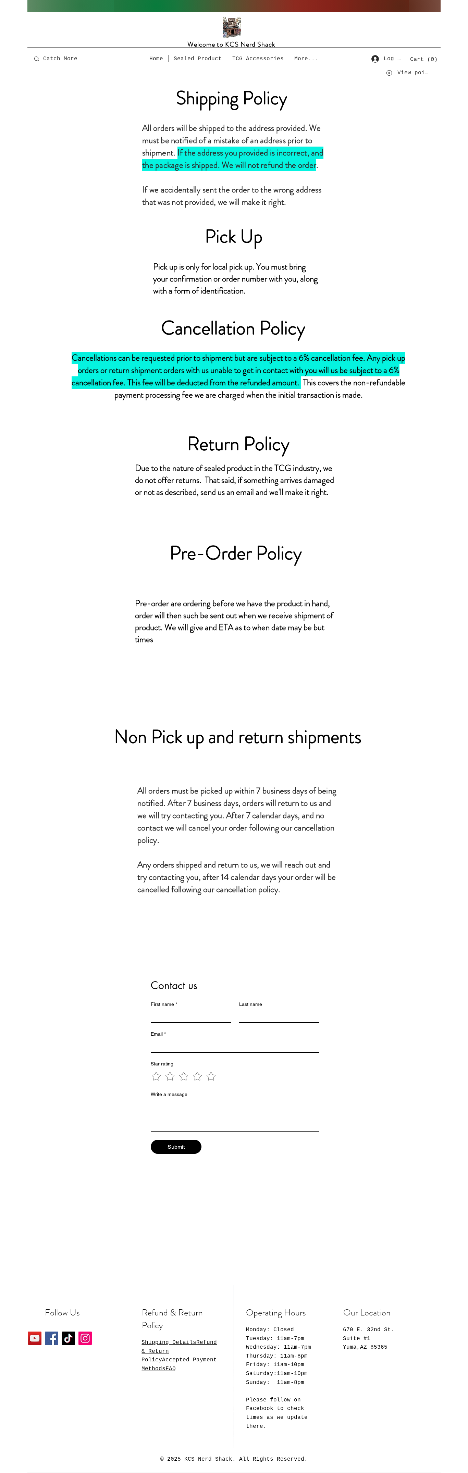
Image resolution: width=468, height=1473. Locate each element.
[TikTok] (68, 1338)
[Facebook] (51, 1338)
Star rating (162, 1063)
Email (158, 1034)
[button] (424, 58)
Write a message (169, 1094)
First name (164, 1004)
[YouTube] (34, 1338)
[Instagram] (85, 1338)
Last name (250, 1004)
